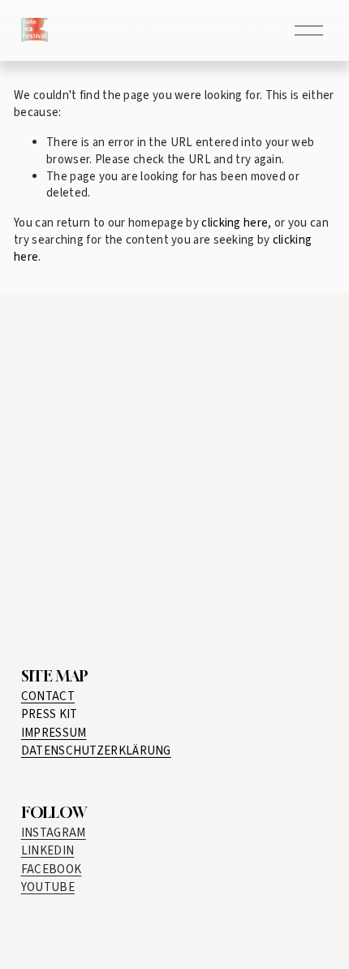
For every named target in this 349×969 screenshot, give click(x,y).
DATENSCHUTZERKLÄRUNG (96, 750)
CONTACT (48, 696)
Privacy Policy (95, 620)
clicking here (234, 222)
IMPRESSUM (54, 733)
